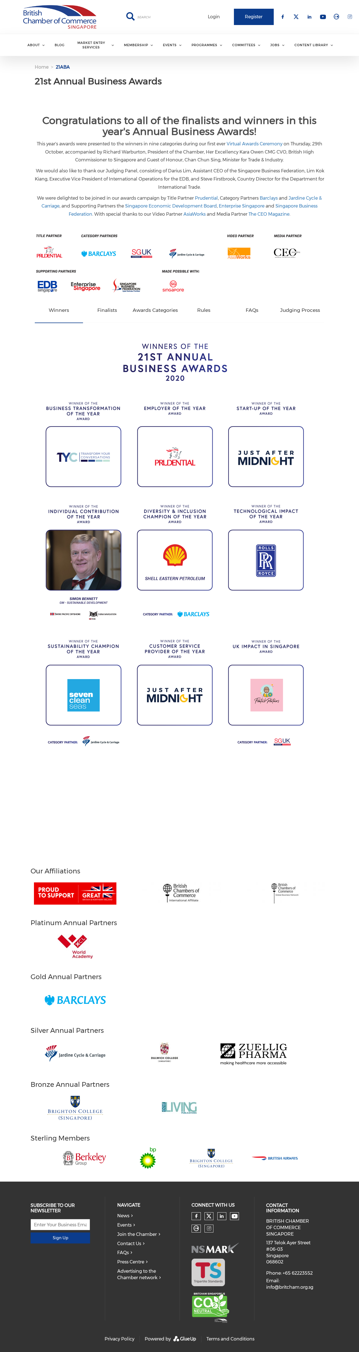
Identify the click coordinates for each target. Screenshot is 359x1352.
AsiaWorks (194, 214)
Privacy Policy (119, 1339)
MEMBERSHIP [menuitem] (136, 45)
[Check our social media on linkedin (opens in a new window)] (221, 1216)
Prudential (206, 198)
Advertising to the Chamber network (137, 1274)
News (123, 1215)
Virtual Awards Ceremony (254, 144)
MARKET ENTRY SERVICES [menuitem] (91, 45)
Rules (203, 310)
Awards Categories (155, 310)
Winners (59, 310)
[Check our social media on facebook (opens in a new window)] (196, 1216)
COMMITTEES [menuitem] (244, 45)
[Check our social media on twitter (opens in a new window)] (209, 1216)
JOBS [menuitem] (275, 45)
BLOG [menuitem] (60, 45)
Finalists (107, 310)
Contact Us (129, 1243)
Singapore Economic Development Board (171, 206)
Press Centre (130, 1262)
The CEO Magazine (268, 214)
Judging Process (300, 310)
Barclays (269, 198)
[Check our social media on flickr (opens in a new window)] (196, 1228)
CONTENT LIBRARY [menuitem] (311, 45)
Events (124, 1225)
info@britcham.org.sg (289, 1287)
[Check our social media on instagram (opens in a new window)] (209, 1228)
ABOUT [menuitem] (33, 45)
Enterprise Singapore (241, 206)
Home (42, 67)
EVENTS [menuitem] (170, 45)
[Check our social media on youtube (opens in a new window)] (234, 1216)
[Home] (60, 17)
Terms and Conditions (230, 1339)
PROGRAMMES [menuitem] (204, 45)
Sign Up (60, 1237)
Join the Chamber (137, 1234)
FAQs (252, 310)
